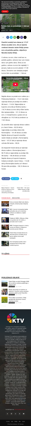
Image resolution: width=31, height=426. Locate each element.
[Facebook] (7, 37)
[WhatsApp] (14, 37)
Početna (8, 421)
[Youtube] (23, 413)
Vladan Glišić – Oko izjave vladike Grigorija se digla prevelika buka (23, 189)
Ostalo (23, 421)
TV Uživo (5, 253)
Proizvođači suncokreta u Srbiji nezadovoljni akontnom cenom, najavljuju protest (17, 299)
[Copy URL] (25, 37)
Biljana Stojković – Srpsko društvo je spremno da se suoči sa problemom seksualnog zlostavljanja (8, 190)
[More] (21, 178)
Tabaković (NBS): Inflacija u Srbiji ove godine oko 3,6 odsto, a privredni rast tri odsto (19, 219)
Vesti (2, 23)
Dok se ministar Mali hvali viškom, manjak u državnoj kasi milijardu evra (19, 203)
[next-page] (5, 249)
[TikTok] (15, 413)
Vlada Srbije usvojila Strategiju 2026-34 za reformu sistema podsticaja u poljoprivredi (19, 283)
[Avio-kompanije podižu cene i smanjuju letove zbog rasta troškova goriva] (5, 243)
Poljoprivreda (11, 286)
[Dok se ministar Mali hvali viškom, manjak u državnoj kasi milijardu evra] (5, 203)
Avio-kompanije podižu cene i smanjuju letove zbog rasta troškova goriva (18, 243)
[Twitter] (11, 37)
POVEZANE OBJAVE (6, 198)
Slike (20, 421)
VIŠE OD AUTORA (16, 198)
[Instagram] (11, 413)
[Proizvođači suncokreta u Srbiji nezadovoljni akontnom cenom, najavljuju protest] (5, 300)
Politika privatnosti (6, 6)
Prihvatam (5, 11)
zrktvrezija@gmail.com (19, 409)
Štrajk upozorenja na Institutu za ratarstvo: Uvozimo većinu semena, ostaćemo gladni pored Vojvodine (19, 291)
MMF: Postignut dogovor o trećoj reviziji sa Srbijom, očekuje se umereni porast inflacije (19, 227)
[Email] (18, 37)
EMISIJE (16, 421)
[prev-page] (2, 249)
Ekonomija (6, 23)
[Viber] (21, 37)
